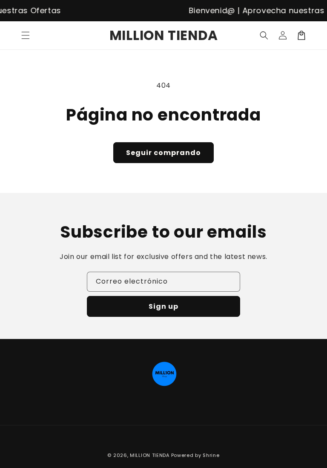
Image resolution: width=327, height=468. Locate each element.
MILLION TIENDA (149, 455)
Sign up (163, 306)
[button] (264, 35)
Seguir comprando (163, 153)
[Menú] (25, 35)
